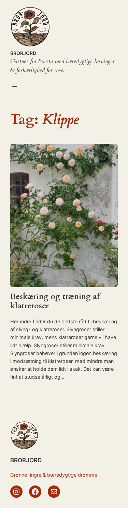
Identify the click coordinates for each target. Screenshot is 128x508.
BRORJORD (23, 53)
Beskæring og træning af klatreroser (55, 301)
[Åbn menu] (14, 85)
